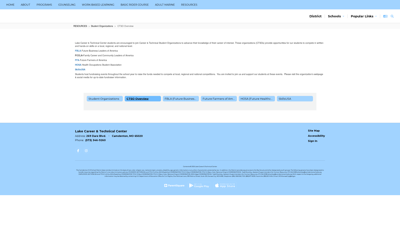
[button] (336, 16)
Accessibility (316, 135)
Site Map (314, 130)
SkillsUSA (80, 69)
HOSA (78, 64)
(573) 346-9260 (95, 140)
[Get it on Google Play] (199, 185)
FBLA (78, 50)
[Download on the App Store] (225, 185)
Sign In (312, 141)
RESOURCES (80, 26)
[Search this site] (392, 16)
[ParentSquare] (174, 185)
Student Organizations (102, 26)
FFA (77, 60)
